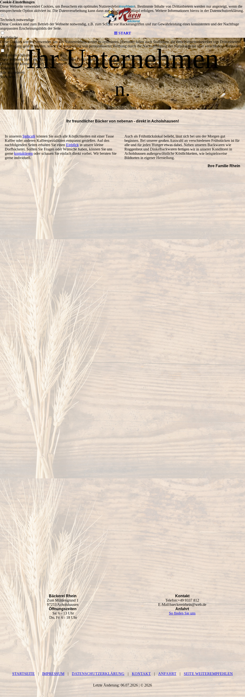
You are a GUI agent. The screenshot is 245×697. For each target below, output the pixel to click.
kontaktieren (23, 153)
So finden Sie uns (182, 613)
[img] (122, 14)
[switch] (2, 51)
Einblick (72, 145)
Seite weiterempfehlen (208, 674)
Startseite (23, 674)
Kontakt (141, 674)
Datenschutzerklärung (98, 674)
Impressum (53, 674)
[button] (122, 68)
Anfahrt (167, 674)
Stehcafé (28, 136)
